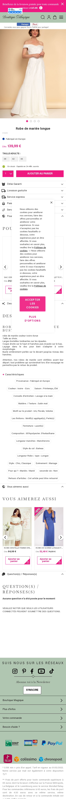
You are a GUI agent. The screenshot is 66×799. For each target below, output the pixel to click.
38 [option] (5, 159)
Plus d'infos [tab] (9, 709)
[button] (27, 120)
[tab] (33, 184)
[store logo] (16, 17)
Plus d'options (33, 319)
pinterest (24, 671)
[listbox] (33, 160)
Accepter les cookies (32, 304)
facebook (32, 671)
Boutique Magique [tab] (13, 700)
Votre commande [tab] (12, 718)
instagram (15, 671)
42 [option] (13, 159)
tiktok (51, 671)
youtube (41, 671)
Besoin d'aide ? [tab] (11, 727)
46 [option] (22, 159)
